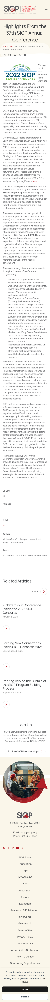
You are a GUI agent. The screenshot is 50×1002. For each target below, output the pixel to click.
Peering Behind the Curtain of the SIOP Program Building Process (24, 685)
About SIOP (25, 890)
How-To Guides (25, 956)
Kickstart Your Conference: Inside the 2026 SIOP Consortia (22, 609)
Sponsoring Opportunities (25, 963)
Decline (25, 996)
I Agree (25, 989)
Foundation (25, 864)
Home (5, 46)
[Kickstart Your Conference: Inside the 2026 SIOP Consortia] (6, 628)
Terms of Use (25, 930)
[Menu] (46, 10)
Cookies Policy (25, 943)
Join (25, 883)
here (34, 181)
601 (11, 46)
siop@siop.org (29, 832)
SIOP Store (25, 857)
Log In (25, 870)
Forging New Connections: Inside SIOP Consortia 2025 (23, 645)
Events (25, 897)
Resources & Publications (25, 910)
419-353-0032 (29, 836)
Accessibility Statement (25, 950)
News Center (25, 917)
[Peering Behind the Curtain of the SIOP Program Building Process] (6, 703)
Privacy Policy (25, 937)
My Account (25, 877)
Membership (25, 923)
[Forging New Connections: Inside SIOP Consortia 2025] (6, 666)
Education (25, 903)
